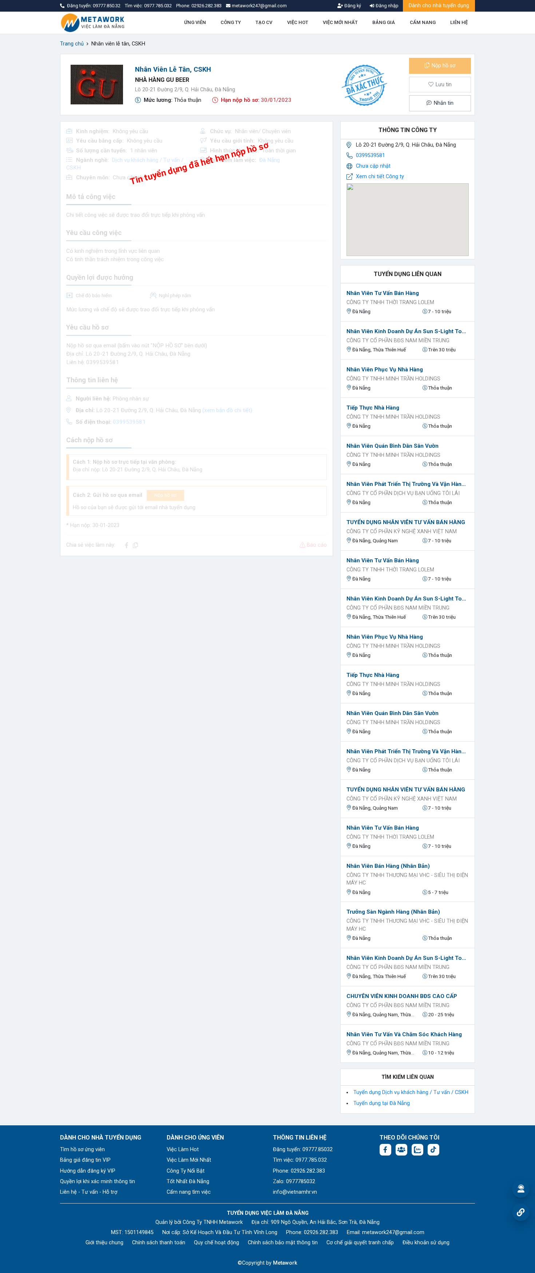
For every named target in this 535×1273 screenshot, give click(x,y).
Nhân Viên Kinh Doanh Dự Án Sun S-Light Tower (407, 331)
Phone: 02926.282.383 (299, 1171)
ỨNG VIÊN (195, 22)
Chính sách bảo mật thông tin (283, 1243)
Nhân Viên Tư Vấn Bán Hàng (382, 293)
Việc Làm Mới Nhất (189, 1160)
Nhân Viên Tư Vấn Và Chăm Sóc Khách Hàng (404, 1034)
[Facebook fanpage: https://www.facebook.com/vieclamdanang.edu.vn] (385, 1150)
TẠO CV (263, 22)
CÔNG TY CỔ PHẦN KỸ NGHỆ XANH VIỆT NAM (401, 531)
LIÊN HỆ (459, 22)
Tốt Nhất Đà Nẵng (188, 1181)
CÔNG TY (231, 22)
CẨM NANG (423, 22)
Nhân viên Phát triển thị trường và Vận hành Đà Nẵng (407, 484)
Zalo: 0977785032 (294, 1181)
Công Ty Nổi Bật (186, 1171)
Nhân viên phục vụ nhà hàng (384, 369)
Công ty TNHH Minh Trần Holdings (393, 379)
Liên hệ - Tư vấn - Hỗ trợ (88, 1192)
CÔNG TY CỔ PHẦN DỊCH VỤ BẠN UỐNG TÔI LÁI (403, 493)
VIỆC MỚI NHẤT (340, 22)
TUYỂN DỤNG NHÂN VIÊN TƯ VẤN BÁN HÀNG (405, 522)
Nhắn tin (442, 103)
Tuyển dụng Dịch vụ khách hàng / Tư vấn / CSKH (410, 1092)
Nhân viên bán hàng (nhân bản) (388, 866)
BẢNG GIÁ (383, 22)
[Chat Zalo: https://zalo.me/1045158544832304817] (417, 1150)
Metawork (285, 1263)
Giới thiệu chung (104, 1243)
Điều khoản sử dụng (426, 1243)
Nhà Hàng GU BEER (162, 79)
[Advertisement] (196, 613)
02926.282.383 (206, 5)
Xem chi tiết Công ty (380, 176)
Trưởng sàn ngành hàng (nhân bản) (393, 912)
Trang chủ (72, 44)
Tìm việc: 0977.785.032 (300, 1160)
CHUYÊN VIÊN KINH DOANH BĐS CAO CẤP (401, 996)
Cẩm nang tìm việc (189, 1192)
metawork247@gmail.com (393, 1232)
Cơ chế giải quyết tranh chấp (360, 1243)
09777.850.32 (107, 5)
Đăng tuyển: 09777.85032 (303, 1149)
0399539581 (370, 155)
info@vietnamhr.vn (295, 1192)
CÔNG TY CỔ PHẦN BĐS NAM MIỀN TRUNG (397, 341)
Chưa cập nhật (373, 166)
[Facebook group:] (401, 1150)
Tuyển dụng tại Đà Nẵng (381, 1103)
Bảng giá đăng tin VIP (85, 1160)
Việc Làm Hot (183, 1149)
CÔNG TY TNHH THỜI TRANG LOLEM (390, 302)
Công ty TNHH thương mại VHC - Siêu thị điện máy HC (407, 879)
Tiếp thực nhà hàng (372, 407)
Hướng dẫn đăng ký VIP (87, 1171)
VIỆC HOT (297, 22)
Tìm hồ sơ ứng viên (82, 1149)
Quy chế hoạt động (216, 1243)
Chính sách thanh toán (158, 1243)
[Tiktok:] (433, 1150)
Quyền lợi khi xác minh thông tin (97, 1181)
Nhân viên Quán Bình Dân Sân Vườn (392, 446)
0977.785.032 (158, 5)
